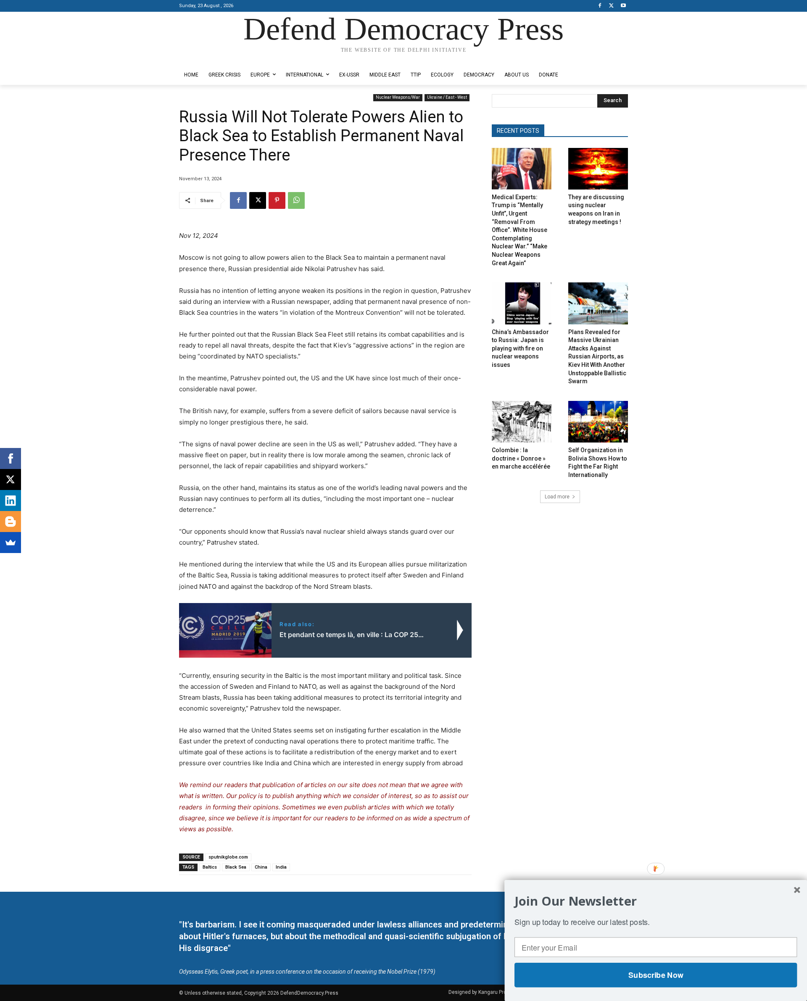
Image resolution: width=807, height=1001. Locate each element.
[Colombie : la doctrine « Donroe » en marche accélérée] (521, 422)
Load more (557, 497)
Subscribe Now (655, 974)
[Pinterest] (277, 200)
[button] (655, 901)
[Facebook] (600, 6)
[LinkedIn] (10, 500)
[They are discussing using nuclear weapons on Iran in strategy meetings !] (598, 169)
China (261, 867)
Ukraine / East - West (447, 97)
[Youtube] (623, 6)
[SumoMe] (10, 542)
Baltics (210, 867)
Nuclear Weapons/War (398, 97)
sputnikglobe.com (228, 857)
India (281, 867)
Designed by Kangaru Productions (212, 58)
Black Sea (235, 867)
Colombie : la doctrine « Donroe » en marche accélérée (521, 458)
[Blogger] (10, 521)
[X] (611, 6)
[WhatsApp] (296, 200)
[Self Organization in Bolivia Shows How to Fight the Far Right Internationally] (598, 422)
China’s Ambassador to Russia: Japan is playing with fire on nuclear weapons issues (520, 348)
